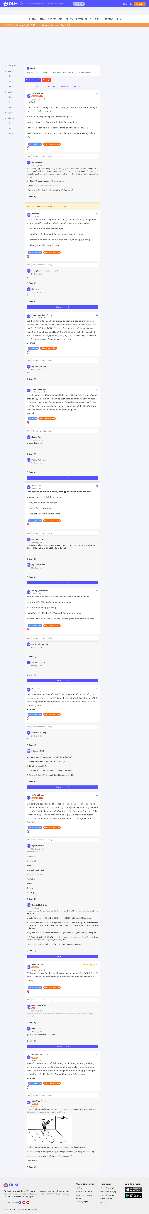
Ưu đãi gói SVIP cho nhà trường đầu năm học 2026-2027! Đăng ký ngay (38, 25)
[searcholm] (23, 3)
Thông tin (95, 19)
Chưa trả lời (64, 86)
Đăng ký (139, 4)
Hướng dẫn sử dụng (108, 1192)
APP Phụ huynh (82, 1202)
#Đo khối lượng (33, 348)
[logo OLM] (10, 3)
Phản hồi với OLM (107, 1195)
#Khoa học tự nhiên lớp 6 (52, 144)
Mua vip (46, 80)
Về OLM (119, 19)
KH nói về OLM (106, 1199)
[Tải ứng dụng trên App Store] (133, 1189)
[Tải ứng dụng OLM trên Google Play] (133, 1195)
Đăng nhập (127, 4)
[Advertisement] (73, 45)
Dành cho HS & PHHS (84, 1192)
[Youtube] (24, 1203)
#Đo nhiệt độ (33, 418)
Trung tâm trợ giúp (107, 1188)
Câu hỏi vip (77, 86)
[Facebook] (20, 1203)
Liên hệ (103, 1202)
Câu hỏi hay (51, 86)
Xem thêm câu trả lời (62, 307)
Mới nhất (39, 86)
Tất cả (29, 86)
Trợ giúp (109, 19)
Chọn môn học (32, 80)
